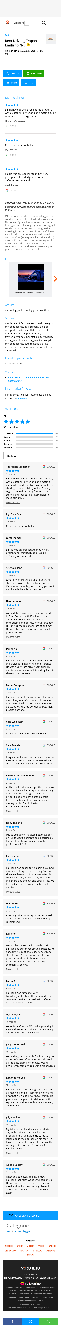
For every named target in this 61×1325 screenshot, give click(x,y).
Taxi (9, 1231)
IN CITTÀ (24, 1250)
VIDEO (41, 1246)
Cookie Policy (47, 1297)
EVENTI (30, 1255)
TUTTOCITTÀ (39, 1290)
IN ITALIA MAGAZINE (13, 1278)
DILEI (48, 1290)
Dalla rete (13, 456)
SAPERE (52, 1246)
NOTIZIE (9, 1246)
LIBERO (9, 1287)
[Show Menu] (54, 23)
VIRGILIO (18, 1287)
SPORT (20, 1246)
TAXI (7, 35)
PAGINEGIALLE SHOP (46, 1287)
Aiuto (41, 1300)
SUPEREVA (47, 1293)
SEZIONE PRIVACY (48, 1278)
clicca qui (21, 398)
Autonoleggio (22, 1231)
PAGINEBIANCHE (26, 1290)
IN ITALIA (37, 1250)
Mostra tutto (13, 502)
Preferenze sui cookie (27, 1300)
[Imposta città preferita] (7, 23)
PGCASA (14, 1290)
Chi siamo (12, 1297)
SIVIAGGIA (13, 1293)
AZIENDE (51, 1250)
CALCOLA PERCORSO (27, 1215)
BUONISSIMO (36, 1293)
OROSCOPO (10, 1250)
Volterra (19, 23)
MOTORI (30, 1246)
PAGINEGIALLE (29, 1287)
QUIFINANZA (24, 1293)
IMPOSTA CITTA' (31, 1278)
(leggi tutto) (30, 116)
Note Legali (24, 1297)
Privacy (35, 1297)
